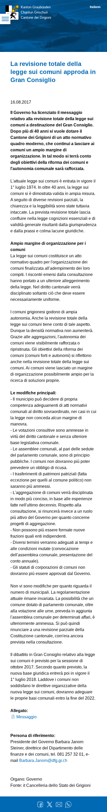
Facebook (40, 804)
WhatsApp (68, 804)
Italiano (95, 7)
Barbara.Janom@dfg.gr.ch (43, 760)
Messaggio (26, 717)
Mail (59, 804)
